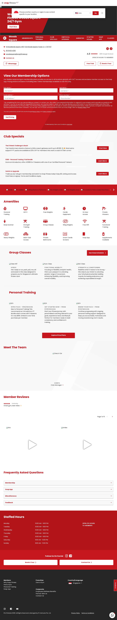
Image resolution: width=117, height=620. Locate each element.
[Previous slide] (107, 416)
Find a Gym (8, 585)
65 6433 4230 (11, 50)
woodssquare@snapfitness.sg (16, 54)
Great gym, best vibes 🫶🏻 (13, 406)
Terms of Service (47, 111)
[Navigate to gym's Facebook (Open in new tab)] (111, 48)
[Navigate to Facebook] (11, 609)
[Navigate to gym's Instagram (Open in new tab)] (108, 48)
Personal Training (39, 38)
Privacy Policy (82, 107)
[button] (58, 483)
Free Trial (90, 63)
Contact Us (10, 58)
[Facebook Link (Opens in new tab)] (70, 557)
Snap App (101, 38)
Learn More (102, 161)
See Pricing (10, 117)
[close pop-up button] (102, 13)
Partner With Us (41, 594)
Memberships (27, 38)
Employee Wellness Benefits (46, 591)
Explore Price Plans (58, 335)
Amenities (80, 38)
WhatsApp (12, 64)
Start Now (13, 27)
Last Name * (63, 87)
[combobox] (82, 13)
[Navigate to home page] (11, 3)
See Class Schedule (96, 253)
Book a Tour (106, 63)
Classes (110, 38)
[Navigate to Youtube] (17, 609)
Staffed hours (90, 38)
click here (69, 124)
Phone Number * (64, 95)
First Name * (7, 87)
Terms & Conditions (87, 613)
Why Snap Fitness (10, 582)
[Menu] (2, 3)
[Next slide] (113, 190)
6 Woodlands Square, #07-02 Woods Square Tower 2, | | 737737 (28, 47)
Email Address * (8, 95)
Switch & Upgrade (66, 38)
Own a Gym (40, 582)
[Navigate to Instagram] (5, 609)
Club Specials (53, 38)
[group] (58, 409)
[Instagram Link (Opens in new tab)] (66, 557)
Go (96, 13)
